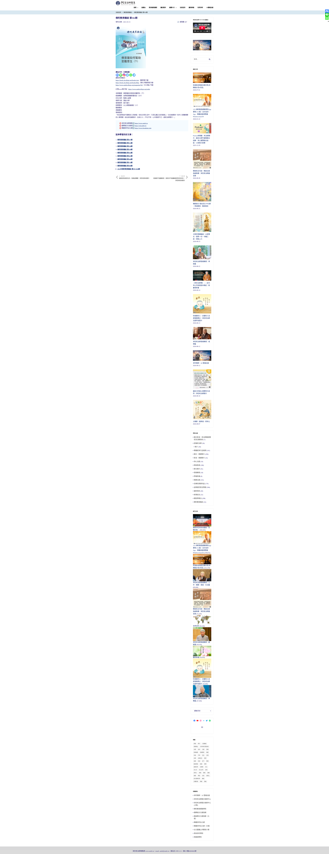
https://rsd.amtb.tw (140, 126)
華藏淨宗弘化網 (199, 822)
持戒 (199, 761)
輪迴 (203, 778)
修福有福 (197, 476)
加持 (199, 749)
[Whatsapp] (130, 75)
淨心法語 (197, 461)
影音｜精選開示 (199, 458)
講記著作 (163, 7)
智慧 (201, 764)
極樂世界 (196, 767)
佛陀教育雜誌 (128, 12)
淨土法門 (201, 769)
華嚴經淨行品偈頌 (200, 450)
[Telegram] (134, 75)
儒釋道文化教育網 (200, 812)
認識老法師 (198, 443)
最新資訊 (197, 491)
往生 (203, 755)
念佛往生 (200, 758)
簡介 (196, 447)
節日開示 (197, 469)
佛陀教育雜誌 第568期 (124, 159)
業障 (205, 764)
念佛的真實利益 (199, 483)
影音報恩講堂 (153, 7)
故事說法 (197, 495)
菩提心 (207, 775)
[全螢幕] (209, 31)
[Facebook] (117, 75)
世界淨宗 (200, 7)
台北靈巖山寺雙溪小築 (201, 830)
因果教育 (202, 752)
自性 (203, 775)
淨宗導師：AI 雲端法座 (202, 795)
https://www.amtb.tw (141, 123)
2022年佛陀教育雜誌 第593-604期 (128, 169)
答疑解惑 (197, 472)
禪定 (199, 775)
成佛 (195, 761)
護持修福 (191, 7)
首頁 (135, 7)
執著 (207, 752)
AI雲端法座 (209, 7)
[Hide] (328, 21)
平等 (199, 755)
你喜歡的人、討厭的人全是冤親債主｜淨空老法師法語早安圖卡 (201, 681)
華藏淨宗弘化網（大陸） (202, 826)
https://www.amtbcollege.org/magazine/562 (129, 85)
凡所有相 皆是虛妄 (204, 746)
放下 (203, 761)
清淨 (206, 769)
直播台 (143, 7)
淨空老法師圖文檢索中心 (202, 799)
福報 (208, 772)
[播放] (195, 31)
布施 (195, 755)
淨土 (206, 767)
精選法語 (197, 480)
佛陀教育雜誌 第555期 (124, 143)
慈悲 (205, 758)
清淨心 (195, 772)
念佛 (195, 758)
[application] (202, 28)
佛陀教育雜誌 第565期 (124, 156)
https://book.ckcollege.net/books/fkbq (127, 83)
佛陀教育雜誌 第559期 (124, 149)
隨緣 (205, 781)
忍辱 (207, 755)
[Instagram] (124, 75)
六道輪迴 (204, 743)
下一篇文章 (169, 178)
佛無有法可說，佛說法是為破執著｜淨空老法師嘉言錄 (201, 611)
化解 (203, 749)
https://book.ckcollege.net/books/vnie (127, 80)
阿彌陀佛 (196, 781)
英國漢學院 (198, 837)
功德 (195, 749)
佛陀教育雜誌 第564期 (124, 153)
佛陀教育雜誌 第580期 (124, 166)
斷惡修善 (196, 764)
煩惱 (200, 772)
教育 (207, 761)
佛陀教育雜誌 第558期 (124, 146)
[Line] (120, 75)
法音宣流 (182, 7)
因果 (207, 749)
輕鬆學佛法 (198, 498)
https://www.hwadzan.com (143, 128)
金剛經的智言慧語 (200, 487)
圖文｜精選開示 (199, 454)
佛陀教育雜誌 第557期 (124, 140)
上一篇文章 (134, 177)
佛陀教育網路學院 (200, 809)
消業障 (201, 767)
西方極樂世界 (197, 778)
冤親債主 (196, 746)
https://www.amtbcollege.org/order (139, 89)
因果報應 (196, 752)
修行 (199, 743)
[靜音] (207, 31)
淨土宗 (195, 769)
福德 (195, 775)
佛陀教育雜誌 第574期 (124, 162)
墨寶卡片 (172, 7)
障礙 (201, 781)
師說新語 (197, 465)
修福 (195, 743)
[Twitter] (127, 75)
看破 (204, 772)
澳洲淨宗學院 (198, 833)
